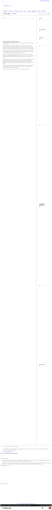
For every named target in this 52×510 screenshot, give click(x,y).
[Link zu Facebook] (45, 5)
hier (4, 63)
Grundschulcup (15, 54)
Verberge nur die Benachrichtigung (30, 503)
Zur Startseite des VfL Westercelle (44, 0)
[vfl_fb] (7, 5)
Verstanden (11, 451)
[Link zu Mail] (48, 5)
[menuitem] (5, 11)
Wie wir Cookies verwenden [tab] (4, 458)
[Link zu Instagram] (47, 5)
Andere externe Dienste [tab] (3, 483)
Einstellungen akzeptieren (21, 503)
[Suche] (48, 13)
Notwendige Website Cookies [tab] (4, 465)
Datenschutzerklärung (12, 446)
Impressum (17, 446)
